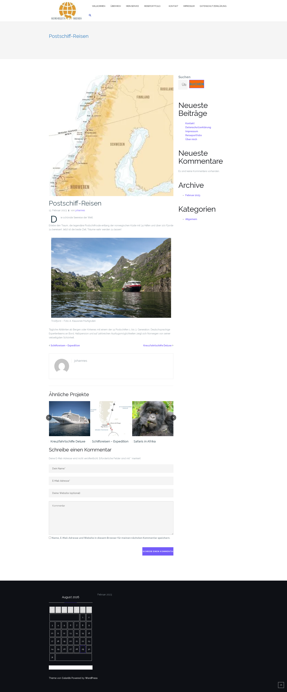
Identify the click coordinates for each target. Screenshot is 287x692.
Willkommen (98, 6)
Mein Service (132, 6)
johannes (80, 210)
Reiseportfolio (152, 6)
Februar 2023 (192, 195)
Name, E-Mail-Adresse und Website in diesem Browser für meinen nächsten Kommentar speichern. (111, 538)
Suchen (184, 77)
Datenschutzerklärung (213, 6)
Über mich (115, 6)
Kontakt (173, 6)
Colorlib (66, 678)
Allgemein (191, 219)
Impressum (189, 6)
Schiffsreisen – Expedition (65, 345)
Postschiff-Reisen (75, 203)
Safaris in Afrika (145, 441)
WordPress (91, 678)
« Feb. (69, 667)
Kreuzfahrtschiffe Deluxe (157, 345)
